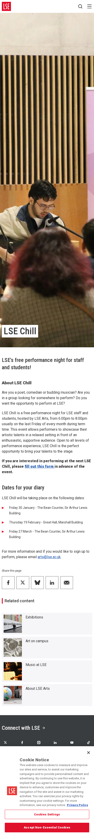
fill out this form (40, 466)
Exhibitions (34, 617)
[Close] (89, 753)
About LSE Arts (38, 688)
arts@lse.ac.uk (49, 557)
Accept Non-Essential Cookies (47, 827)
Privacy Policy (77, 805)
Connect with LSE (21, 728)
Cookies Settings (47, 814)
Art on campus (37, 641)
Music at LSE (36, 665)
